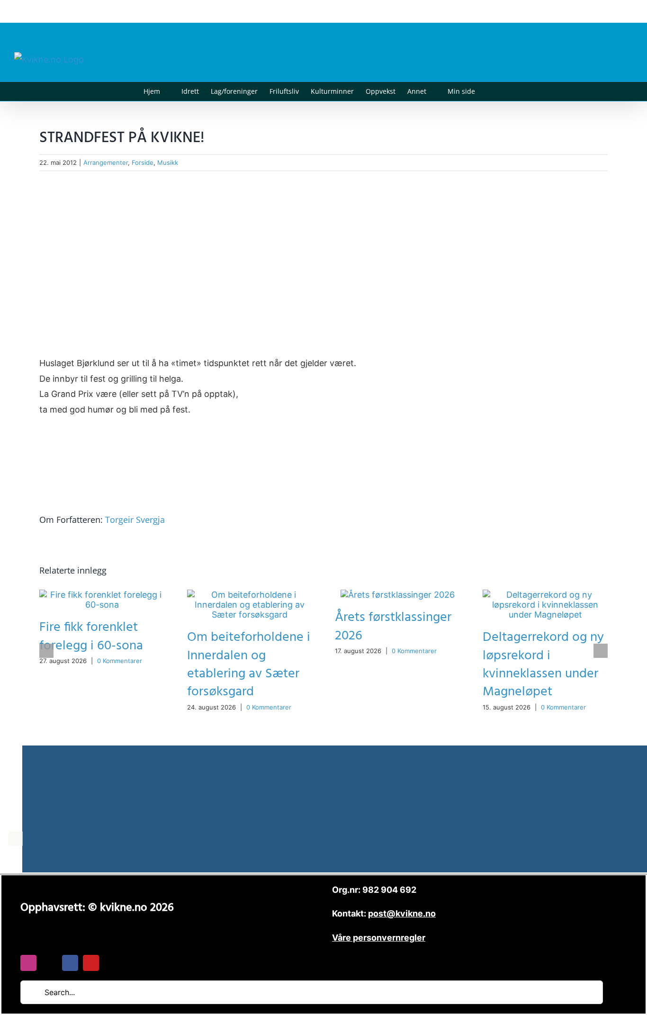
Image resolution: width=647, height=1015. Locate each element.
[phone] (112, 963)
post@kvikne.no (611, 11)
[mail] (49, 963)
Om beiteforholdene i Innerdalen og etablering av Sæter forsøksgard (248, 664)
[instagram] (28, 963)
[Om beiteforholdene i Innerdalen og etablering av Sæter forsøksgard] (249, 595)
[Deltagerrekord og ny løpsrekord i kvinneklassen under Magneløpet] (545, 595)
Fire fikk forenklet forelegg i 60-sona (91, 636)
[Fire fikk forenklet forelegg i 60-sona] (101, 595)
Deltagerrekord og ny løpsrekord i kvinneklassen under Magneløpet (543, 664)
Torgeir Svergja (135, 519)
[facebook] (70, 963)
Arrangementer (105, 162)
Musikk (167, 162)
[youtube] (91, 963)
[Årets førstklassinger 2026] (398, 595)
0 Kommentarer (119, 661)
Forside (142, 162)
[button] (489, 91)
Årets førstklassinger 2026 (393, 626)
